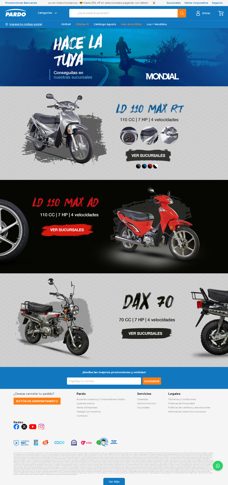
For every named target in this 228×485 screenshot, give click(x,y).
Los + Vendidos (157, 24)
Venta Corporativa (196, 2)
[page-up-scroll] (218, 466)
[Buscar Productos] (182, 13)
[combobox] (127, 13)
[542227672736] (107, 442)
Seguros (217, 2)
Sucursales (174, 2)
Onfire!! (66, 24)
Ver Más (114, 481)
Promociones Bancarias (21, 2)
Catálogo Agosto (105, 24)
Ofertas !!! (82, 24)
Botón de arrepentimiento (37, 401)
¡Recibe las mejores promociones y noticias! (114, 372)
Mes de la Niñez (131, 24)
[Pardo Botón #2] (221, 13)
